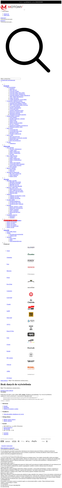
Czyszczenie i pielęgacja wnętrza (14, 101)
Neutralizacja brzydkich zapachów (18, 114)
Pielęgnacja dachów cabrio (16, 127)
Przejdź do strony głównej (7, 390)
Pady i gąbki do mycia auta (16, 190)
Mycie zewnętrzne (11, 87)
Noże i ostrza (13, 238)
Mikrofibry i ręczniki (12, 180)
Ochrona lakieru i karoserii (13, 116)
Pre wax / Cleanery (14, 124)
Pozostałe (9, 205)
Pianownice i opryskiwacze (16, 208)
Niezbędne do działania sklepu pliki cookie (12, 456)
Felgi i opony (10, 128)
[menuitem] (29, 114)
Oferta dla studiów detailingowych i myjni (14, 414)
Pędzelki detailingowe (15, 201)
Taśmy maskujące (14, 175)
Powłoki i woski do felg (15, 133)
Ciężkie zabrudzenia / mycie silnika (18, 99)
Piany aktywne (13, 90)
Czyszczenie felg (14, 129)
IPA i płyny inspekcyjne (15, 173)
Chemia (8, 233)
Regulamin (6, 407)
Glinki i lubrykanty (14, 98)
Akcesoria (9, 237)
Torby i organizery (14, 210)
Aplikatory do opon (14, 197)
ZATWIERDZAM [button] (5, 479)
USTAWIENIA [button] (4, 484)
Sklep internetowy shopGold (7, 448)
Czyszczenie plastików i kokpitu (17, 102)
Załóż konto (6, 15)
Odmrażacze (13, 143)
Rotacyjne (12, 171)
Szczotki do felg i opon (15, 202)
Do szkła (12, 154)
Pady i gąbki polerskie (12, 155)
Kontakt (5, 406)
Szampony (12, 88)
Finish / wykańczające (15, 153)
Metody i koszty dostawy (10, 419)
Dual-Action (13, 169)
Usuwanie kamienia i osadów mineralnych (20, 95)
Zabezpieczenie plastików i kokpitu (18, 103)
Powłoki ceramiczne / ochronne (17, 118)
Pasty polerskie (10, 147)
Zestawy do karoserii (12, 222)
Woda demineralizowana (15, 241)
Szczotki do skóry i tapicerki (16, 204)
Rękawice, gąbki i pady (12, 187)
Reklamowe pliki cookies (7, 473)
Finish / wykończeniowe (15, 160)
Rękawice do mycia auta (15, 188)
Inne (11, 213)
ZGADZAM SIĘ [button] (5, 486)
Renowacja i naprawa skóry (16, 112)
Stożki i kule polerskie (15, 162)
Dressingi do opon (14, 132)
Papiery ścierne (13, 176)
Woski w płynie (13, 121)
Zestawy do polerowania (12, 226)
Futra (11, 161)
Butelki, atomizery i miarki (16, 206)
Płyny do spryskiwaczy (15, 140)
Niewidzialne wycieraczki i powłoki (18, 138)
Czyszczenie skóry (14, 109)
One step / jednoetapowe (15, 149)
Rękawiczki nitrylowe (15, 212)
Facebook (6, 433)
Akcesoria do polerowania (13, 172)
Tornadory (12, 217)
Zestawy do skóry (11, 223)
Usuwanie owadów (14, 91)
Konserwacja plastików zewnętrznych (19, 125)
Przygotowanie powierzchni (16, 234)
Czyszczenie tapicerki (15, 106)
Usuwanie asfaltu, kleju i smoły (17, 92)
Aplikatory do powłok (15, 198)
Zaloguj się (6, 14)
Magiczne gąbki (13, 193)
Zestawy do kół (10, 227)
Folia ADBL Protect (11, 231)
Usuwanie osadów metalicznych (17, 94)
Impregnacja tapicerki (15, 113)
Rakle (11, 239)
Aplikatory (9, 194)
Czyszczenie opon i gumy (16, 131)
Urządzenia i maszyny (12, 215)
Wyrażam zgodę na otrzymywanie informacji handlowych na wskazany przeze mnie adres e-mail (22, 399)
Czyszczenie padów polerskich (17, 164)
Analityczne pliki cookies (7, 467)
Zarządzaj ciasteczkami (6, 445)
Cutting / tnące (13, 150)
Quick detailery (13, 117)
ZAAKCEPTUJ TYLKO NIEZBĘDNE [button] (10, 485)
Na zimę (9, 142)
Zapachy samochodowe (15, 107)
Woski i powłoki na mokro (16, 122)
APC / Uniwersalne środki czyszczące (19, 105)
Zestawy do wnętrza (11, 224)
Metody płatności (8, 421)
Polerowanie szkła (14, 139)
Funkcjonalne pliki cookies (7, 463)
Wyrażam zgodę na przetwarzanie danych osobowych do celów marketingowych (19, 397)
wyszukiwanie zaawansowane (8, 80)
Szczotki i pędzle (11, 199)
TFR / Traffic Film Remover (16, 96)
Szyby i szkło (10, 135)
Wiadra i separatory (14, 209)
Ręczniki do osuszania (15, 183)
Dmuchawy (12, 216)
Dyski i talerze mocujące (15, 165)
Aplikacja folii (13, 235)
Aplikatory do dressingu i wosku (17, 195)
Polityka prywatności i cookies (11, 408)
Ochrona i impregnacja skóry (17, 110)
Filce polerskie (13, 166)
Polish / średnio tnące (15, 151)
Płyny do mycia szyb (15, 136)
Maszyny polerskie (11, 168)
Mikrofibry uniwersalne (15, 182)
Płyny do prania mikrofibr (16, 186)
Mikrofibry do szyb (14, 184)
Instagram (6, 434)
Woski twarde (13, 120)
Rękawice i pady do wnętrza (16, 191)
